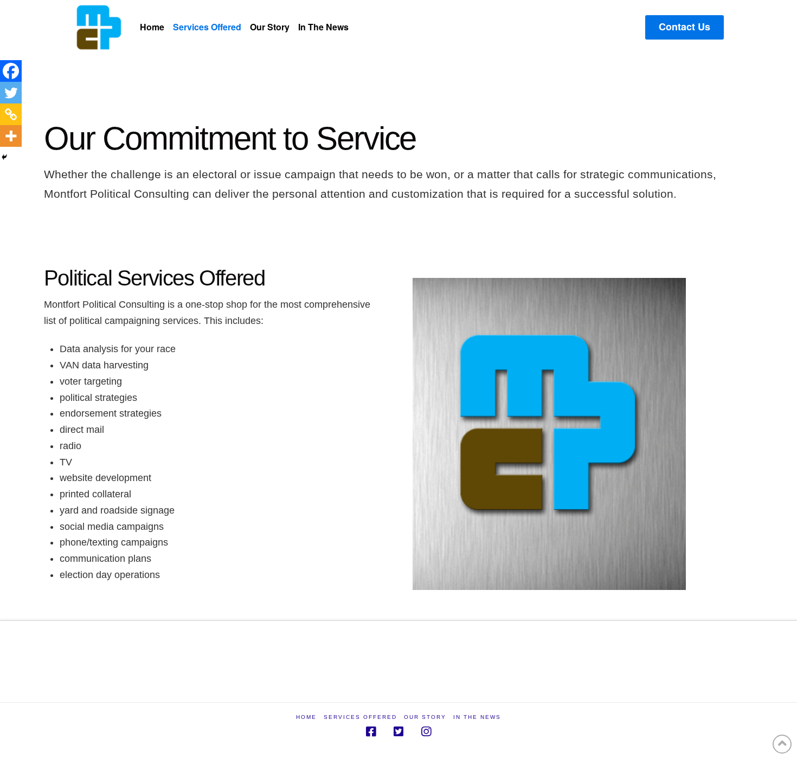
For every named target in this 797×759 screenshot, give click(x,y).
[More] (11, 136)
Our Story (425, 717)
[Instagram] (426, 731)
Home (306, 717)
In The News (477, 717)
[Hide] (4, 157)
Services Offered (360, 717)
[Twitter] (11, 92)
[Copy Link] (11, 114)
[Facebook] (11, 71)
